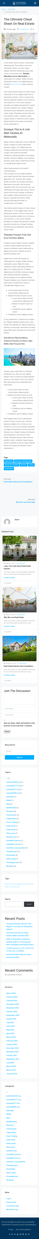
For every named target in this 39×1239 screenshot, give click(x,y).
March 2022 (11, 1037)
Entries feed (11, 1202)
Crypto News (11, 819)
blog (8, 804)
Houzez (23, 465)
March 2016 (11, 1070)
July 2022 (10, 1022)
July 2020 (10, 1063)
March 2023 (11, 993)
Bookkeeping (11, 808)
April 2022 (10, 1033)
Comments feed (12, 1206)
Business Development (23, 461)
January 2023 (11, 1001)
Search (19, 757)
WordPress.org (12, 1210)
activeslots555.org (13, 782)
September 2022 (12, 1015)
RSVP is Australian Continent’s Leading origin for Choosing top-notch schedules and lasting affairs (20, 942)
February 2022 (12, 1041)
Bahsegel (10, 797)
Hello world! (11, 830)
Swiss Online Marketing (28, 1225)
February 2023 (12, 997)
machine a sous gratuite (15, 848)
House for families (11, 465)
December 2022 (12, 1004)
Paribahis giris (12, 851)
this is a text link (16, 84)
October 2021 (11, 1055)
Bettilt (8, 800)
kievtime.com (11, 837)
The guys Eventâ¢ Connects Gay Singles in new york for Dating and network (19, 926)
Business (10, 811)
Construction (11, 9)
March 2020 (11, 1066)
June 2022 (10, 1026)
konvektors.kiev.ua (13, 841)
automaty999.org (13, 793)
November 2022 (12, 1008)
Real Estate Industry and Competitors (18, 666)
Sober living (10, 859)
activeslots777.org (13, 786)
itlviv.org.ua (10, 833)
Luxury (31, 465)
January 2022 (11, 1044)
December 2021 (12, 1048)
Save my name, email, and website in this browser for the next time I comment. (19, 724)
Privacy (10, 1229)
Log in (8, 1199)
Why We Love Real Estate (14, 617)
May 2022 (10, 1030)
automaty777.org (13, 789)
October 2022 (11, 1012)
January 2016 (11, 1074)
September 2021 (12, 1059)
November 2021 (12, 1052)
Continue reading (9, 577)
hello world (10, 826)
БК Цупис (10, 866)
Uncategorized (12, 862)
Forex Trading (11, 822)
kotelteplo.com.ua (13, 844)
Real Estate (9, 469)
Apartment (8, 461)
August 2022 (11, 1019)
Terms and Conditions (23, 1229)
